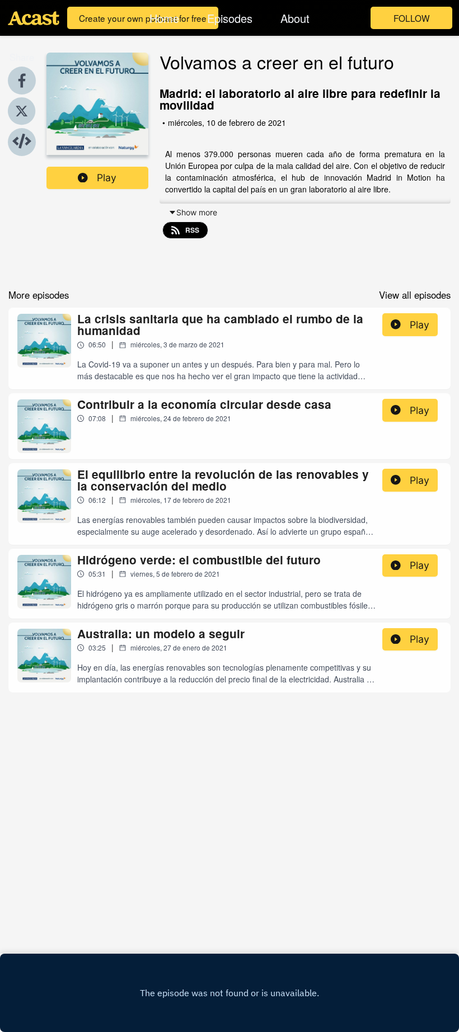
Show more (196, 212)
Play (106, 177)
